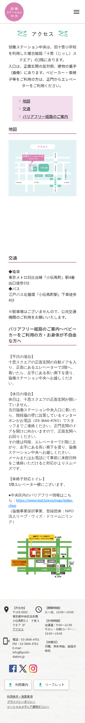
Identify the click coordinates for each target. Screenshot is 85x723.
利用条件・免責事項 (20, 696)
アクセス (18, 629)
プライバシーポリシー (21, 702)
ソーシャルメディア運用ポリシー (28, 707)
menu (76, 12)
